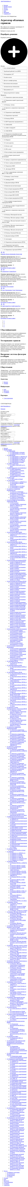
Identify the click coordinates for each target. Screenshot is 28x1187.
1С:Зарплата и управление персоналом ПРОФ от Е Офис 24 (18, 775)
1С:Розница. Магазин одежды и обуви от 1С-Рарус (18, 958)
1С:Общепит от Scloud (16, 854)
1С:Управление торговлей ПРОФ (12, 249)
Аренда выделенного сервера (11, 92)
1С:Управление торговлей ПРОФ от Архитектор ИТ (17, 1166)
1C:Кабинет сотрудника (13, 1172)
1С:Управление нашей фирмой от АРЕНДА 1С (18, 1061)
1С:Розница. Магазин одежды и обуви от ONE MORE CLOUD (18, 956)
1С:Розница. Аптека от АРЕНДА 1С (16, 904)
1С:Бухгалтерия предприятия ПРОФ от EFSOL (18, 589)
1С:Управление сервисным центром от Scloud (17, 1113)
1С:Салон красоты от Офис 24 (18, 1012)
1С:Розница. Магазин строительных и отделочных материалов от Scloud (17, 969)
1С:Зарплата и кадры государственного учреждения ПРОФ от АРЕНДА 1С (18, 712)
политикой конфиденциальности (10, 425)
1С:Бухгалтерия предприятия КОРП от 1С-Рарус (18, 579)
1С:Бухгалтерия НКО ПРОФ (11, 192)
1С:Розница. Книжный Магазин (12, 233)
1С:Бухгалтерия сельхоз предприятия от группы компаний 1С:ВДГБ (16, 640)
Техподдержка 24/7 (8, 74)
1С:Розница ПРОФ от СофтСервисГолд (16, 869)
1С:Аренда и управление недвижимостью (14, 159)
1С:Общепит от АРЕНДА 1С (17, 853)
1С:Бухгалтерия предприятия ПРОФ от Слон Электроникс (18, 624)
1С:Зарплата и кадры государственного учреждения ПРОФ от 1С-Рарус (18, 724)
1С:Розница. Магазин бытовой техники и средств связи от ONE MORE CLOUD (18, 938)
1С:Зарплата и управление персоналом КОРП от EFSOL (18, 737)
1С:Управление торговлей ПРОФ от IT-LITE (17, 1134)
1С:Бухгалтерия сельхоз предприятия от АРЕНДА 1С (18, 631)
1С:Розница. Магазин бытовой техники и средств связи (15, 926)
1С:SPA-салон (7, 149)
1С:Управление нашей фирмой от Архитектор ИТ (18, 1100)
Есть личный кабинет (9, 68)
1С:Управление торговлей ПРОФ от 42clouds (17, 1136)
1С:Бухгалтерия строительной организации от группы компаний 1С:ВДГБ (18, 655)
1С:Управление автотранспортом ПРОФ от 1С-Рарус (18, 1034)
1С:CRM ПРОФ (7, 131)
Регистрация (10, 286)
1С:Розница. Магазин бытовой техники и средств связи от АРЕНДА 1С (18, 930)
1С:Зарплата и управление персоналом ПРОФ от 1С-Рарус (18, 814)
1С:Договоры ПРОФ (12, 661)
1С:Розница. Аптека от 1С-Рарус (18, 910)
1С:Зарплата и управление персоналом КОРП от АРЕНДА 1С (18, 731)
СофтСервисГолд (16, 306)
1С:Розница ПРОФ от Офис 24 (18, 891)
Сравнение (7, 1185)
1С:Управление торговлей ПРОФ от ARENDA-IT (17, 1139)
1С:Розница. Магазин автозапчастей (13, 229)
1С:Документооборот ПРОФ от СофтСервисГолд (18, 680)
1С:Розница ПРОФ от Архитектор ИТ (16, 895)
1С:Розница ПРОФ (8, 118)
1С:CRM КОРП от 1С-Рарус (17, 454)
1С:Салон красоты (8, 143)
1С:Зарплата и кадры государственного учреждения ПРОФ (17, 708)
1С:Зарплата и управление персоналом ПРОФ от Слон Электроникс (17, 811)
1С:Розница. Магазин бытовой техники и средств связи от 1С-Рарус (18, 943)
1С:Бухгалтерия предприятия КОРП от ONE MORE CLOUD (18, 573)
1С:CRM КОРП (7, 124)
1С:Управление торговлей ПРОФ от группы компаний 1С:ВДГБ (17, 1151)
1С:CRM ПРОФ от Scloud (17, 462)
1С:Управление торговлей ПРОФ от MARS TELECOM (17, 1148)
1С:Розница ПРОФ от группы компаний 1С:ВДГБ (18, 886)
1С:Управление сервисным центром (13, 97)
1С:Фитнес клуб (7, 146)
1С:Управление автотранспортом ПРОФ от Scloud (17, 1025)
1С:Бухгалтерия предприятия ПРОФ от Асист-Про (18, 618)
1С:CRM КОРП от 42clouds (17, 452)
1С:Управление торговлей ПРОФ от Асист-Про (17, 1163)
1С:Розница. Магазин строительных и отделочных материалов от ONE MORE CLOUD (17, 974)
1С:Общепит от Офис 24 (16, 857)
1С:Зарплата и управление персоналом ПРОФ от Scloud (17, 754)
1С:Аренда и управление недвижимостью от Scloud (17, 498)
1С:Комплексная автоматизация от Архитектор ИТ (18, 844)
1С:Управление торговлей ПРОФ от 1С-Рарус (17, 1169)
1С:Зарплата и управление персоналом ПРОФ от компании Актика (18, 796)
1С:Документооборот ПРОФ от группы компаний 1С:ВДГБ (18, 697)
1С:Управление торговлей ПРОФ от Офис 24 (17, 1160)
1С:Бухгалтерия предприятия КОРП (13, 198)
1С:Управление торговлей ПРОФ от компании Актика (17, 1157)
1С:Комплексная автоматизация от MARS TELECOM (18, 830)
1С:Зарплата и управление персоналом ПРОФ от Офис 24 (18, 799)
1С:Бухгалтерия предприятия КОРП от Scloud (18, 565)
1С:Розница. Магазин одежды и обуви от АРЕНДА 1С (18, 947)
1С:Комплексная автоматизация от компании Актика (18, 838)
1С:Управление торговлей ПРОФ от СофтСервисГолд (17, 1128)
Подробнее (4, 268)
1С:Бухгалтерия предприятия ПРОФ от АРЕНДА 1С (18, 583)
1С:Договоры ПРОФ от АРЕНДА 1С (16, 663)
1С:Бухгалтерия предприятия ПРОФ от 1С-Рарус (18, 626)
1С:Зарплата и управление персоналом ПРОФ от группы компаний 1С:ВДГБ (18, 787)
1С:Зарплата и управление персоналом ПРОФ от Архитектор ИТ (17, 807)
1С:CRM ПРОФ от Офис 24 (17, 459)
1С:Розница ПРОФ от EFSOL (18, 867)
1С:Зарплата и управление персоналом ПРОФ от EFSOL (18, 757)
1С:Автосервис (7, 239)
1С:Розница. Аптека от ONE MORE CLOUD (17, 908)
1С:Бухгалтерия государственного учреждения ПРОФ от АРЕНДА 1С (18, 504)
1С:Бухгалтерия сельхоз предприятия (13, 152)
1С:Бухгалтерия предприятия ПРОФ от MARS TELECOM (18, 605)
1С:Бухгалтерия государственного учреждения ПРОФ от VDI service (18, 521)
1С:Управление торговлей (10, 115)
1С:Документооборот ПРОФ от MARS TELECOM (18, 694)
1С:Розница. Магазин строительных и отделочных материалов (13, 226)
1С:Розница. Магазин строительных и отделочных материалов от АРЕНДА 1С (17, 965)
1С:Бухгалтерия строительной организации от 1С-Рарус (18, 659)
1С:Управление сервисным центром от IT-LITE (17, 1115)
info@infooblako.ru (6, 1)
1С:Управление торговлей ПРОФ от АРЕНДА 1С (17, 1120)
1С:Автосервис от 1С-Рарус (17, 486)
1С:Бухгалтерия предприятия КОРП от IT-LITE (18, 570)
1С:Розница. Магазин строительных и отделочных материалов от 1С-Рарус (17, 979)
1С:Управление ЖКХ (9, 166)
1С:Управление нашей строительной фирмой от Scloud (18, 1056)
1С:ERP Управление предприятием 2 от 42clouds (17, 475)
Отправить (3, 427)
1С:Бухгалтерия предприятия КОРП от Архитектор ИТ (18, 576)
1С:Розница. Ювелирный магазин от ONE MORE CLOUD (18, 1002)
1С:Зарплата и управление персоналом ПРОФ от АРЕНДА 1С (18, 751)
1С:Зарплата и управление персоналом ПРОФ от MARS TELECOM (18, 783)
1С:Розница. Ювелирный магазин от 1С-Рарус (16, 1005)
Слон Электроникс (17, 290)
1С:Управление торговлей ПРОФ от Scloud (17, 1122)
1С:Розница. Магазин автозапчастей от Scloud (16, 916)
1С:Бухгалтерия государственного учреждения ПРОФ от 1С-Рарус (18, 525)
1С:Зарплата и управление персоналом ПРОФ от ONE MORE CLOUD (17, 779)
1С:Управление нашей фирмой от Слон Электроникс (18, 1103)
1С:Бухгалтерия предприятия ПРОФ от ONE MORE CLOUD (18, 603)
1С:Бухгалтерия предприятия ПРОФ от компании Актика (18, 615)
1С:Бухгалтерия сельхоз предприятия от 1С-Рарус (16, 643)
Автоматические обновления (11, 86)
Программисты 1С (8, 89)
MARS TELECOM (17, 254)
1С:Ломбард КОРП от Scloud (17, 850)
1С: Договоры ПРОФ (9, 169)
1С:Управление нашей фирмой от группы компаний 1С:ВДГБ (18, 1086)
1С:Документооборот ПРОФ (11, 182)
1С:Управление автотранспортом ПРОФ (14, 242)
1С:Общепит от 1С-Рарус (16, 860)
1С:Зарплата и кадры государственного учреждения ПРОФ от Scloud (18, 716)
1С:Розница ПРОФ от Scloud (17, 865)
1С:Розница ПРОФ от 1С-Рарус (18, 900)
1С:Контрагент (11, 1175)
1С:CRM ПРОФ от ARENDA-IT (18, 456)
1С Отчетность (11, 1173)
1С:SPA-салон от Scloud (16, 479)
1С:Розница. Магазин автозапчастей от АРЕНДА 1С (18, 914)
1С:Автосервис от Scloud (16, 487)
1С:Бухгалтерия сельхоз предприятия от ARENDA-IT (18, 636)
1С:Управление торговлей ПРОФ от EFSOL (17, 1125)
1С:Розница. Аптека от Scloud (18, 906)
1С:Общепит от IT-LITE (16, 856)
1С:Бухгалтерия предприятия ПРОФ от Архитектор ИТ (18, 621)
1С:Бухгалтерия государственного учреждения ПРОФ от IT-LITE (18, 508)
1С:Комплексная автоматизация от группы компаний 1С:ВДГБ (18, 832)
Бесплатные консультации (10, 83)
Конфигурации (8, 6)
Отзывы (6, 9)
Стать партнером (8, 398)
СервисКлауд (12, 271)
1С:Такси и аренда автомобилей (12, 162)
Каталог (6, 5)
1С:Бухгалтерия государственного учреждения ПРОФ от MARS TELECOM (18, 517)
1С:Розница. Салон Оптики (10, 176)
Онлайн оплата (7, 77)
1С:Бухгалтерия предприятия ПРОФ (13, 189)
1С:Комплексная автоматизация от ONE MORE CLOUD (18, 827)
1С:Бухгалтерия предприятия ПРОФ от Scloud (18, 586)
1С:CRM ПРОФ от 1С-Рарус (17, 461)
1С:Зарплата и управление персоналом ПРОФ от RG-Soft (18, 764)
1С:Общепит (6, 140)
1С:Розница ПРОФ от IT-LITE (18, 871)
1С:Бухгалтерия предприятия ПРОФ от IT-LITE (18, 597)
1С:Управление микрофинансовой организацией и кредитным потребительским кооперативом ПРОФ (14, 135)
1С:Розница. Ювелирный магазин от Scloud (16, 999)
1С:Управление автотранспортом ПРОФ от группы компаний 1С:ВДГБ (17, 1029)
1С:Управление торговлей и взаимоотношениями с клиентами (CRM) (13, 245)
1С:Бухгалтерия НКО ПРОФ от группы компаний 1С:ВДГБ (18, 555)
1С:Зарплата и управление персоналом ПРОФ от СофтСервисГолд (17, 761)
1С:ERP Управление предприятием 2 (13, 121)
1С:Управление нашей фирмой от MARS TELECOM (18, 1083)
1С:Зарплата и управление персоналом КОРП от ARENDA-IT (17, 744)
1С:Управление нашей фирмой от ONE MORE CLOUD (18, 1080)
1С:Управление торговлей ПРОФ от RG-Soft (17, 1131)
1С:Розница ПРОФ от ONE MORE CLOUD (17, 880)
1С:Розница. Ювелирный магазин (12, 214)
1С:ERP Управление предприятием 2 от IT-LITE (17, 472)
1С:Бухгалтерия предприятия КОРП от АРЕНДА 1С (18, 562)
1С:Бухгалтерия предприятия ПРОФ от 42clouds (18, 600)
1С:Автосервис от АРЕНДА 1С (18, 482)
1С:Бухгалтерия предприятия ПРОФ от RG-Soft (18, 594)
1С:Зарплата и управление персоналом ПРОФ (14, 747)
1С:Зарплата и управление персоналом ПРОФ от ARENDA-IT (17, 770)
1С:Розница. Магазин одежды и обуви (13, 217)
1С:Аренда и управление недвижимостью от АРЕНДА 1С (18, 492)
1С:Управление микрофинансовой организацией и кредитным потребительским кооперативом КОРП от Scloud (18, 1049)
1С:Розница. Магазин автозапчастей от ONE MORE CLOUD (18, 920)
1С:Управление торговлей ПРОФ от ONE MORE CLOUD (18, 1145)
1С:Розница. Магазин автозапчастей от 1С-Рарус (17, 923)
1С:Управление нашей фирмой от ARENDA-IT (18, 1075)
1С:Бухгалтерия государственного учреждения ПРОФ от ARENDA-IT (18, 513)
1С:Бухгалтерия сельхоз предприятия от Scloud (16, 633)
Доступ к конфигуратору (10, 80)
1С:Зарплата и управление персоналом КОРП (14, 727)
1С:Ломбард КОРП (8, 179)
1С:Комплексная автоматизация (12, 185)
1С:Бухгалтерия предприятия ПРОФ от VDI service (18, 612)
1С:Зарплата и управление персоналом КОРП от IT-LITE (18, 740)
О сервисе (6, 392)
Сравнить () (7, 13)
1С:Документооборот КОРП (11, 236)
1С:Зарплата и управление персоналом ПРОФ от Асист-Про (18, 803)
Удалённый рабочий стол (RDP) (12, 71)
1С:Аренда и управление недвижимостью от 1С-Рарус (17, 495)
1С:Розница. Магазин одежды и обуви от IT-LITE (18, 953)
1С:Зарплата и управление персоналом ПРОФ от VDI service (17, 791)
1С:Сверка (9, 1176)
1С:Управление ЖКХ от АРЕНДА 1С (16, 1038)
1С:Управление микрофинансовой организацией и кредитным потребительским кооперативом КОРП (16, 1043)
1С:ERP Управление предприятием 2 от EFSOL (17, 470)
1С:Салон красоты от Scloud (17, 1011)
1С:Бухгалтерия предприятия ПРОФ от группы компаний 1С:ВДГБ (18, 609)
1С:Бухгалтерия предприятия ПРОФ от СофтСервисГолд (18, 591)
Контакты (6, 12)
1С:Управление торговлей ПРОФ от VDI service (17, 1155)
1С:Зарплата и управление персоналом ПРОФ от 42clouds (18, 767)
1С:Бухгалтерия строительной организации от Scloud (18, 652)
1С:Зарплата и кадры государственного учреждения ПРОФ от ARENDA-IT (18, 720)
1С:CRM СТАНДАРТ (9, 127)
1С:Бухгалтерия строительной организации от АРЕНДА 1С (18, 649)
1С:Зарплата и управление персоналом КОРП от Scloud (17, 734)
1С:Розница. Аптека (8, 105)
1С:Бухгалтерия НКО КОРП (11, 195)
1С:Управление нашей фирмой (11, 112)
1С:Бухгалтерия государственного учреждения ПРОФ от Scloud (18, 529)
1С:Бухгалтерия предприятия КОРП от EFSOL (18, 568)
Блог (5, 11)
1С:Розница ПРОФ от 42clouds (18, 872)
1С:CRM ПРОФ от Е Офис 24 (18, 458)
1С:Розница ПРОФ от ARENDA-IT (16, 874)
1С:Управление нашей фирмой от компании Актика (18, 1092)
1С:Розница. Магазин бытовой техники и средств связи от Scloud (18, 934)
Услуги (5, 8)
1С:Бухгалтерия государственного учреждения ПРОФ (12, 202)
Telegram (3, 409)
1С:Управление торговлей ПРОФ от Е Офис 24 (17, 1142)
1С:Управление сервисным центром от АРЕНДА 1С (17, 1110)
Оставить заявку (11, 268)
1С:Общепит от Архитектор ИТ (18, 858)
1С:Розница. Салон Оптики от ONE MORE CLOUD (18, 992)
